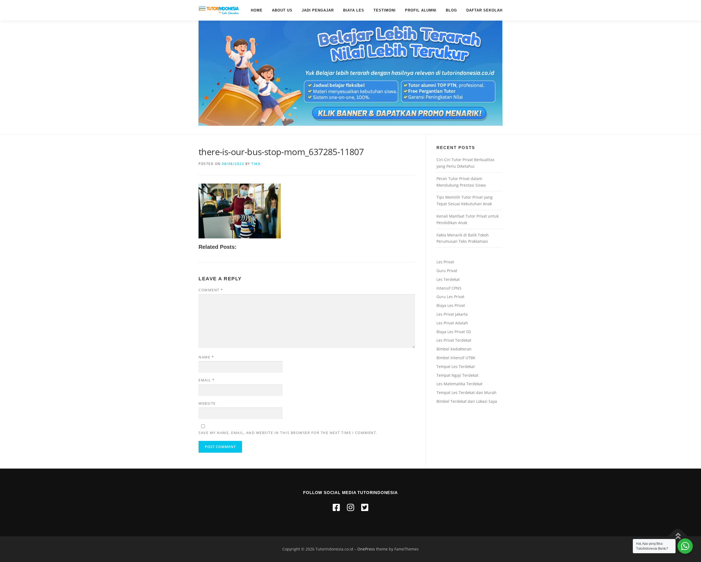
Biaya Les (353, 10)
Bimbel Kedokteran (454, 349)
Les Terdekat (448, 279)
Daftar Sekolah (484, 10)
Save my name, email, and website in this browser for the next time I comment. (288, 432)
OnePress (366, 549)
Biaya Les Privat (450, 305)
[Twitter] (364, 507)
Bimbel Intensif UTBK (455, 357)
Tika (255, 163)
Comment (211, 289)
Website (207, 403)
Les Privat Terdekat (453, 340)
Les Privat (445, 261)
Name (206, 357)
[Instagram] (350, 507)
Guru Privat (446, 270)
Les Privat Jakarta (452, 314)
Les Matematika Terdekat (459, 383)
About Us (282, 10)
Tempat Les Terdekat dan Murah (466, 392)
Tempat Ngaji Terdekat (457, 375)
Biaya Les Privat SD (453, 331)
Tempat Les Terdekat (455, 366)
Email (207, 380)
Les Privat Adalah (452, 323)
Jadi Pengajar (318, 10)
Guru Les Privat (450, 296)
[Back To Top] (678, 536)
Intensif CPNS (448, 288)
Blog (451, 10)
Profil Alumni (420, 10)
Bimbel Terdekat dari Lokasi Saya (466, 401)
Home (257, 10)
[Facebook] (336, 507)
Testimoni (385, 10)
